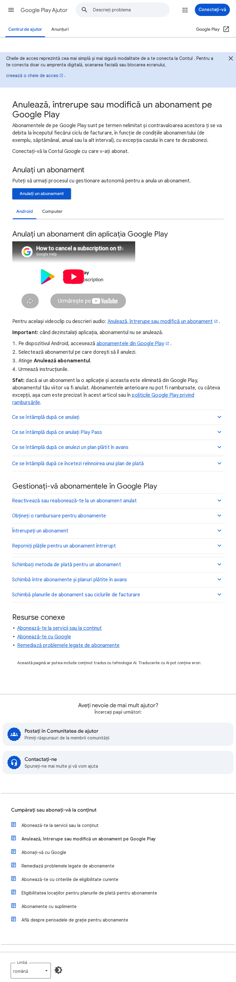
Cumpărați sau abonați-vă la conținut (53, 810)
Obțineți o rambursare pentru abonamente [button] (59, 516)
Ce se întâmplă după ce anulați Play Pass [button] (57, 432)
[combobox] (131, 10)
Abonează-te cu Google (44, 637)
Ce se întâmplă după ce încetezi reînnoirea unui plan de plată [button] (78, 464)
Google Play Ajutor (44, 10)
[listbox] (30, 971)
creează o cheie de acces (32, 75)
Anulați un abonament (42, 193)
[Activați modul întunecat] (58, 970)
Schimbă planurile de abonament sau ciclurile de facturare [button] (76, 595)
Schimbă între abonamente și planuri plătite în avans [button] (69, 580)
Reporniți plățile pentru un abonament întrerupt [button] (64, 546)
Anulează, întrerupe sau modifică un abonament (160, 321)
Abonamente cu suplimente (49, 906)
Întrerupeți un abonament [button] (40, 531)
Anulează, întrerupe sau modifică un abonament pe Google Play (89, 839)
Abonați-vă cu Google (44, 852)
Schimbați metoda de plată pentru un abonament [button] (66, 565)
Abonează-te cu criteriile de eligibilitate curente (70, 879)
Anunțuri (60, 29)
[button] (11, 9)
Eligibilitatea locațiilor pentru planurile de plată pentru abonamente (89, 893)
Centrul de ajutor (25, 29)
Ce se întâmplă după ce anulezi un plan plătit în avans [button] (70, 447)
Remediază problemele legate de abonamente (68, 645)
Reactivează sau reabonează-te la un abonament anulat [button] (74, 501)
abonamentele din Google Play (130, 344)
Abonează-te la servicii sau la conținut (59, 628)
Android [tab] (24, 211)
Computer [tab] (52, 211)
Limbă (22, 962)
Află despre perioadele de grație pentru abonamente (75, 920)
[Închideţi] (230, 59)
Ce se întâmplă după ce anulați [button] (45, 417)
